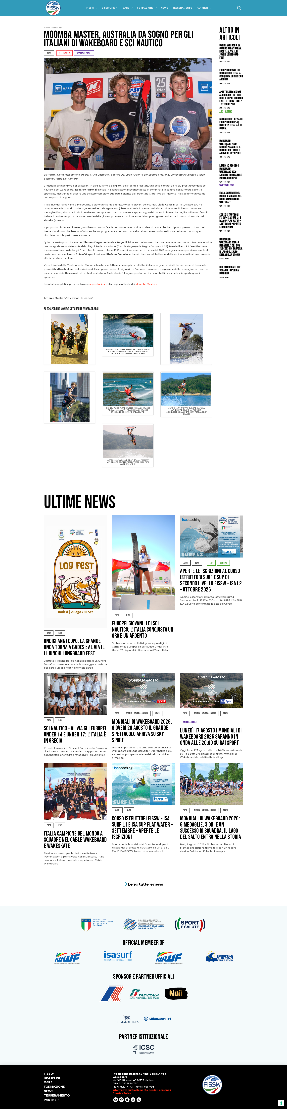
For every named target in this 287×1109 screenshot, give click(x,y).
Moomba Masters (146, 284)
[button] (239, 8)
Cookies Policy (122, 1093)
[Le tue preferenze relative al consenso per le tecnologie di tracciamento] (281, 1103)
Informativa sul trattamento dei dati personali (142, 1090)
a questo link (97, 284)
